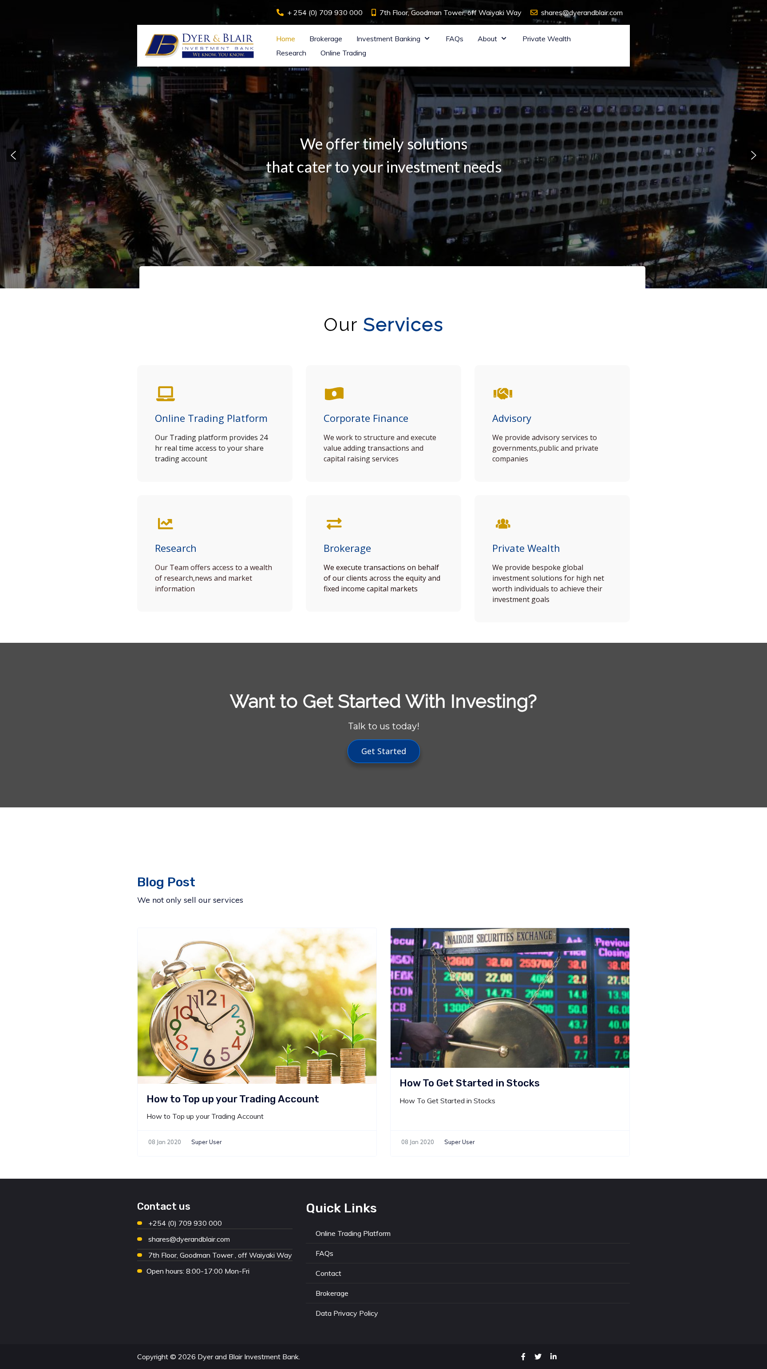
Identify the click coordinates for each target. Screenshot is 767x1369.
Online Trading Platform (211, 418)
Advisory (511, 418)
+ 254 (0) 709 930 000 (325, 12)
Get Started (383, 751)
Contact (328, 1273)
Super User (206, 1141)
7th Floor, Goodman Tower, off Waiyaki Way (451, 12)
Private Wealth (526, 548)
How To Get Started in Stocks (469, 1083)
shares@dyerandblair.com (582, 12)
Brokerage (347, 548)
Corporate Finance (366, 418)
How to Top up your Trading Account (232, 1099)
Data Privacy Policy (347, 1313)
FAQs (324, 1253)
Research (176, 548)
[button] (13, 155)
